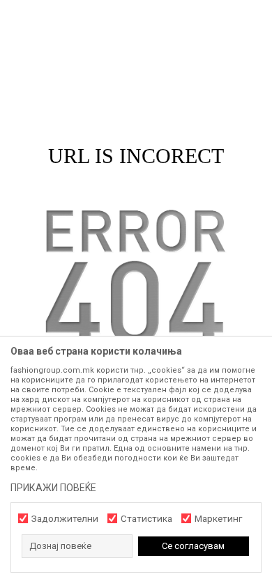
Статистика (146, 518)
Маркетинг (218, 518)
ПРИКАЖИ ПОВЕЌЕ (53, 487)
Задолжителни (64, 518)
